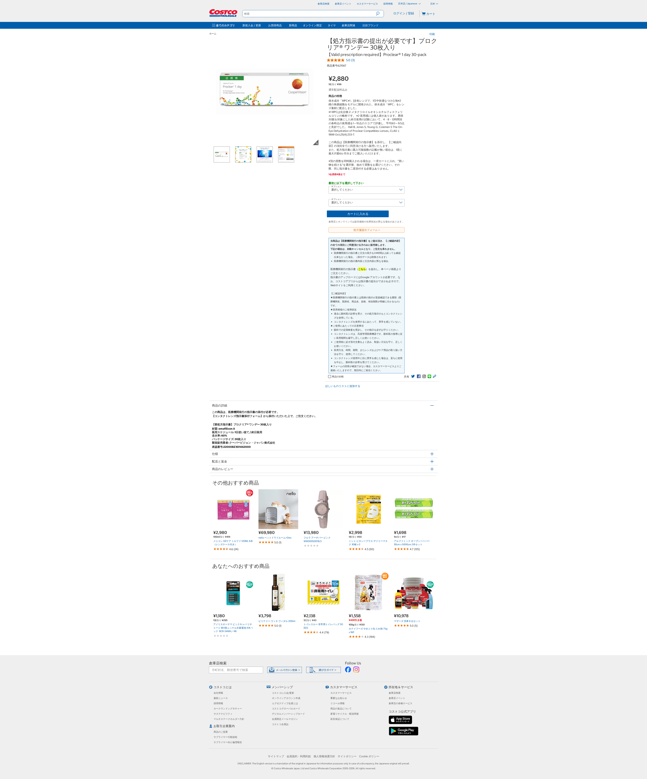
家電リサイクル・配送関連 (344, 713)
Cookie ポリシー (369, 756)
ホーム (212, 33)
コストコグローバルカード (286, 708)
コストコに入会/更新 (283, 692)
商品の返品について (341, 708)
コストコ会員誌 (280, 724)
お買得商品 (275, 25)
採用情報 (218, 703)
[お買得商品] (282, 25)
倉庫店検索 (218, 663)
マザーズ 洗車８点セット (407, 621)
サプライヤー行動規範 (225, 737)
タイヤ (332, 25)
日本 (432, 3)
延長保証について (339, 719)
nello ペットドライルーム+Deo (274, 537)
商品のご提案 (221, 731)
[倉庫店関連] (356, 25)
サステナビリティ (223, 713)
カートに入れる (357, 214)
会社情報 (218, 692)
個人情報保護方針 (324, 756)
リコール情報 (337, 703)
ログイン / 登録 (403, 13)
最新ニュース (221, 698)
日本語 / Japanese (408, 3)
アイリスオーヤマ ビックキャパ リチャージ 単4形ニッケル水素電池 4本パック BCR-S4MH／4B (233, 628)
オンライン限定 (312, 25)
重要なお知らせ (338, 698)
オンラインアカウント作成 (286, 698)
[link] (413, 376)
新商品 (293, 25)
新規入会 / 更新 (251, 25)
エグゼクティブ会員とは (285, 703)
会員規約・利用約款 (299, 756)
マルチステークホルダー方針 (229, 719)
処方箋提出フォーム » (366, 230)
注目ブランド (370, 25)
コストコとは (222, 687)
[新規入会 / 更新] (261, 25)
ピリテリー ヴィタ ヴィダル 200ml (276, 621)
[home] (223, 13)
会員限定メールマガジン (285, 719)
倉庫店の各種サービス (400, 703)
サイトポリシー (347, 756)
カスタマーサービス (343, 687)
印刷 (432, 34)
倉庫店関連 (348, 25)
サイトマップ (276, 756)
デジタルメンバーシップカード (288, 713)
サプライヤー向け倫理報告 (228, 742)
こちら (362, 269)
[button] (380, 13)
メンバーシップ (282, 687)
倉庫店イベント (397, 698)
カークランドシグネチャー (228, 708)
